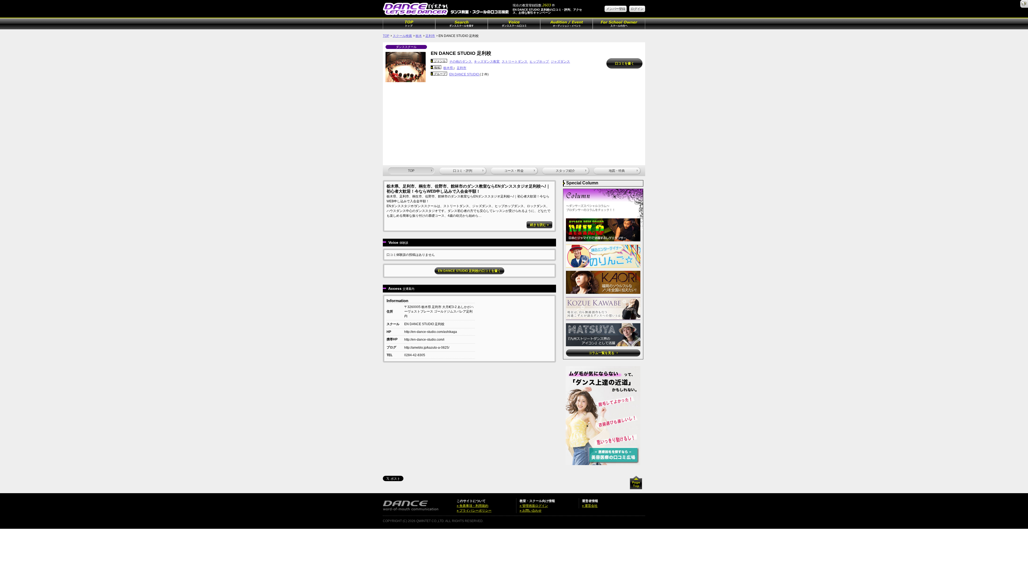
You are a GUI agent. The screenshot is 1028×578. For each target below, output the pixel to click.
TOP (386, 36)
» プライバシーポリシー (474, 510)
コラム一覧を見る (602, 353)
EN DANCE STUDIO (464, 74)
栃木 (418, 36)
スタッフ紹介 (565, 171)
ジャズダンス (560, 61)
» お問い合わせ (531, 510)
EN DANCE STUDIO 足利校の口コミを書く (469, 271)
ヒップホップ (540, 61)
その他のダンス (461, 61)
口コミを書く (624, 63)
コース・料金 (514, 171)
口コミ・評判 (462, 171)
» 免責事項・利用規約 (472, 506)
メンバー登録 (615, 9)
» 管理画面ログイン (534, 506)
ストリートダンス (515, 61)
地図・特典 (617, 171)
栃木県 (448, 68)
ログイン (637, 9)
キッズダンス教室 (487, 61)
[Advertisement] (514, 122)
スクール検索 (402, 36)
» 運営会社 (590, 506)
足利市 (430, 36)
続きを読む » (539, 225)
